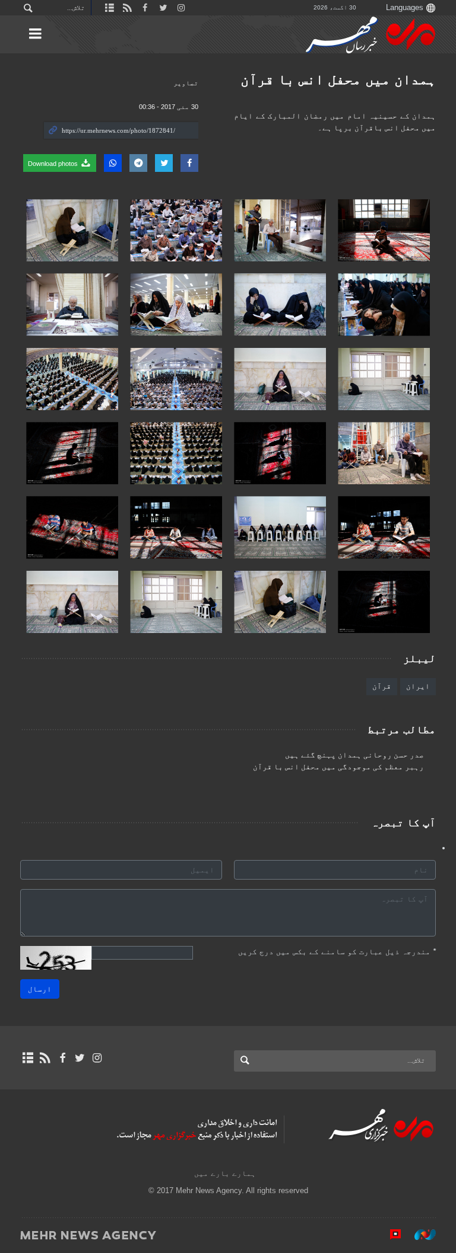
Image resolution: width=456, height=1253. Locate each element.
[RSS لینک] (44, 1058)
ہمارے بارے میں (225, 1173)
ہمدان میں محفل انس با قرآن (338, 79)
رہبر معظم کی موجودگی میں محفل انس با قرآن (338, 767)
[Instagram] (97, 1058)
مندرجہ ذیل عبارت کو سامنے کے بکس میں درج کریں (337, 951)
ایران (418, 686)
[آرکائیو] (27, 1058)
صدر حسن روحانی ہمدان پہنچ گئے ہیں (354, 755)
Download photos (54, 163)
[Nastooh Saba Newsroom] (419, 1234)
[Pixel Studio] (389, 1234)
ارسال (40, 988)
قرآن (381, 686)
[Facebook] (62, 1058)
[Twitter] (79, 1058)
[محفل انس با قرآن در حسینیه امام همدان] (384, 230)
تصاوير (185, 83)
